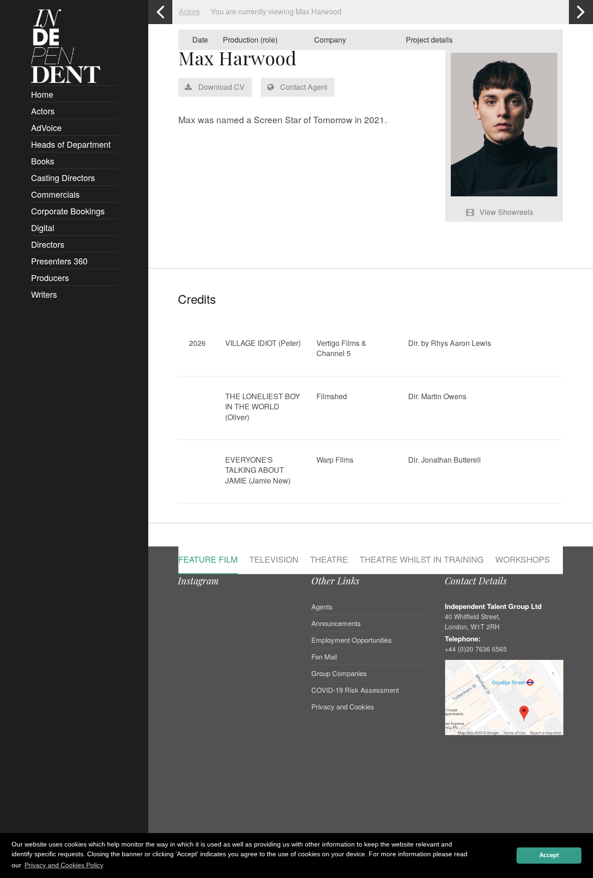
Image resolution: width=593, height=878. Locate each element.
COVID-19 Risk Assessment (355, 690)
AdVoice (46, 127)
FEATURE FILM (208, 560)
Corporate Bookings (68, 211)
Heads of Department (71, 144)
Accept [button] (549, 855)
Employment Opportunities (351, 640)
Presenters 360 (59, 261)
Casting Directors (63, 177)
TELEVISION (273, 560)
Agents (322, 607)
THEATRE (329, 560)
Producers (50, 277)
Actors (43, 111)
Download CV (220, 87)
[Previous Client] (160, 12)
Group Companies (339, 673)
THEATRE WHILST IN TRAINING (422, 560)
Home (42, 94)
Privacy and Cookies (342, 706)
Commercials (55, 194)
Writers (44, 294)
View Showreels (505, 212)
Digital (42, 227)
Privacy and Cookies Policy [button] (64, 865)
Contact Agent (302, 87)
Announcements (336, 623)
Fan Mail (324, 656)
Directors (47, 244)
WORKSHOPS (522, 560)
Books (42, 161)
